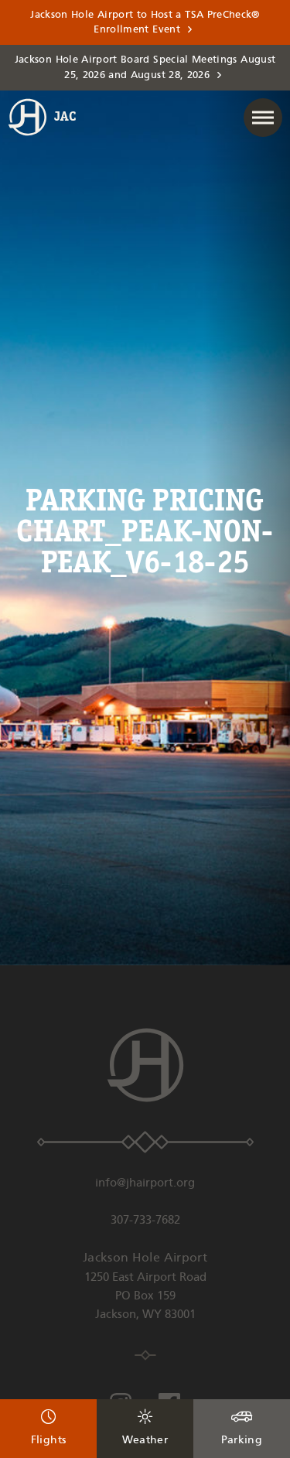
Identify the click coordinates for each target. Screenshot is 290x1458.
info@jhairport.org (145, 1183)
